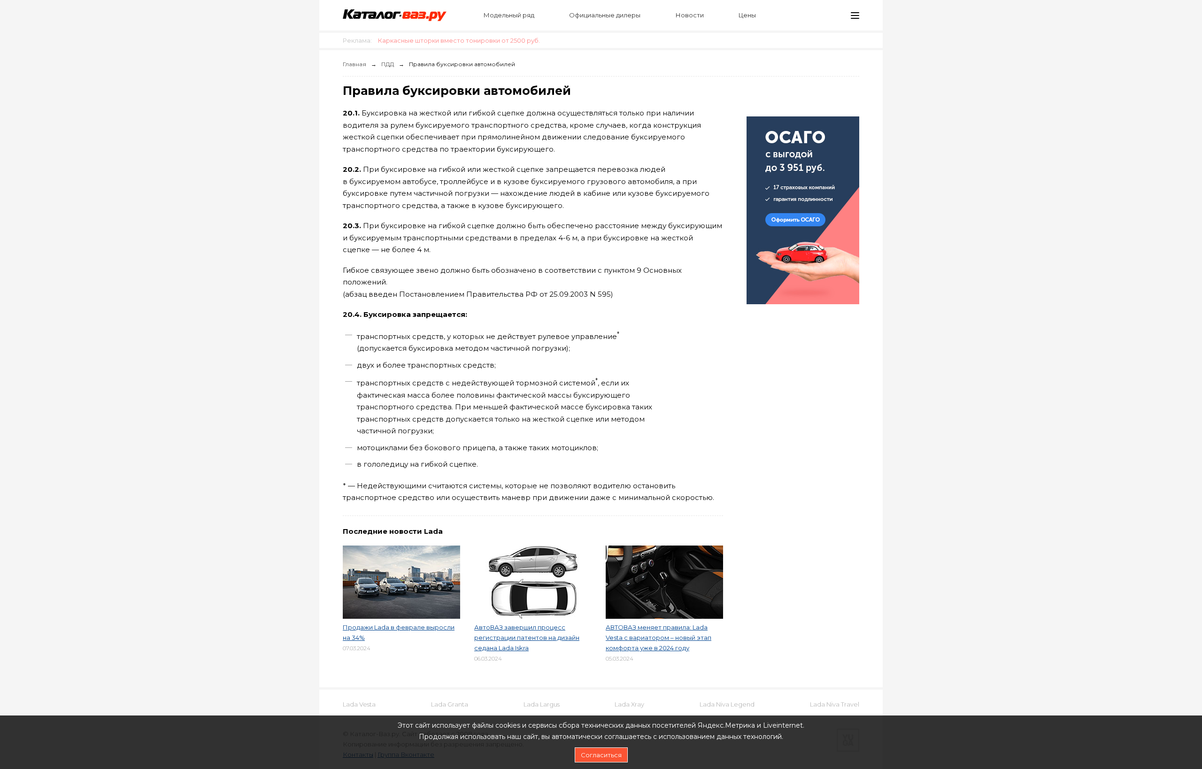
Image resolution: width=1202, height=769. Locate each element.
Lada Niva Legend (727, 704)
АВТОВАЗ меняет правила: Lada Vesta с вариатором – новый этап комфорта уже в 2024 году (658, 637)
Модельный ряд (509, 15)
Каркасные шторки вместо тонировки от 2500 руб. (459, 40)
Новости (690, 15)
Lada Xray (629, 704)
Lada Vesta (359, 704)
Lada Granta (449, 704)
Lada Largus (542, 704)
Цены (747, 15)
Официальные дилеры (604, 15)
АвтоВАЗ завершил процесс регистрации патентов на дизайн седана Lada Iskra (526, 637)
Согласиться (601, 755)
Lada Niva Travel (834, 704)
